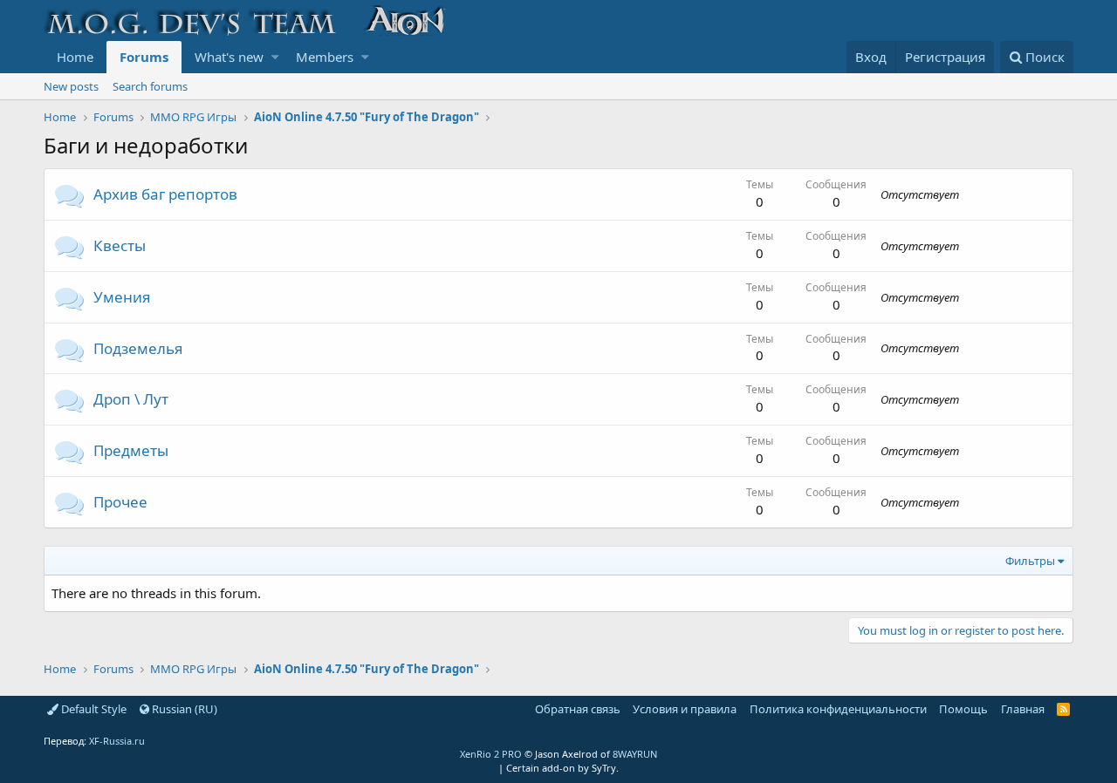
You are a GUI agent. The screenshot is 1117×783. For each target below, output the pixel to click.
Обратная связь (577, 709)
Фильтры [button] (1030, 561)
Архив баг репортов (165, 194)
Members (324, 56)
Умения (122, 297)
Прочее (120, 502)
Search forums (150, 86)
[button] (275, 57)
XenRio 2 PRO (491, 753)
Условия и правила (685, 709)
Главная (1023, 709)
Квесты (119, 245)
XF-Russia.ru (117, 740)
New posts (71, 86)
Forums (144, 56)
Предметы (130, 450)
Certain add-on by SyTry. (562, 767)
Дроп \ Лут (130, 399)
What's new (229, 56)
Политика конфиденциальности (838, 709)
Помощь (963, 709)
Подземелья (138, 348)
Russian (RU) (183, 709)
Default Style (92, 709)
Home (75, 56)
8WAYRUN (635, 753)
